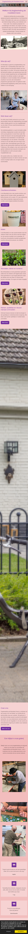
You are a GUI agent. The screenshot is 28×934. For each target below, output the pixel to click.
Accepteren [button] (21, 931)
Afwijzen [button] (8, 931)
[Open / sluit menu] (26, 1)
